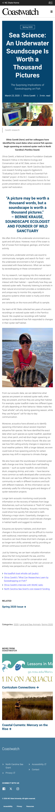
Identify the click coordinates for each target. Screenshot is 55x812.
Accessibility (7, 806)
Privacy (19, 806)
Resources (30, 806)
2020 (16, 624)
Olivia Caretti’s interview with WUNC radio (23, 585)
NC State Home (12, 2)
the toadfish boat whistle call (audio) (21, 573)
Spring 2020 (47, 624)
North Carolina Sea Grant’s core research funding (27, 589)
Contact (35, 769)
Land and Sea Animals (30, 624)
